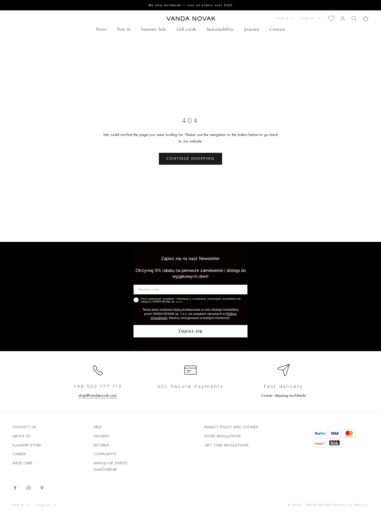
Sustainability (220, 29)
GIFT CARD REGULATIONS (226, 445)
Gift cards (186, 29)
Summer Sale (153, 29)
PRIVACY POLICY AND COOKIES (231, 427)
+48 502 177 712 (97, 386)
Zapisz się (190, 331)
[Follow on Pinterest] (42, 487)
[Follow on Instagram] (28, 487)
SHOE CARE (22, 463)
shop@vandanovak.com (97, 395)
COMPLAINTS (105, 454)
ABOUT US (21, 436)
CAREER (19, 454)
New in (123, 29)
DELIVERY (101, 436)
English (308, 18)
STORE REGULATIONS (222, 436)
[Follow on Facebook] (15, 487)
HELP (98, 427)
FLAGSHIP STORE (26, 445)
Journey (251, 29)
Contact (277, 29)
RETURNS (101, 445)
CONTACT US (24, 427)
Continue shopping (190, 158)
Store (101, 29)
